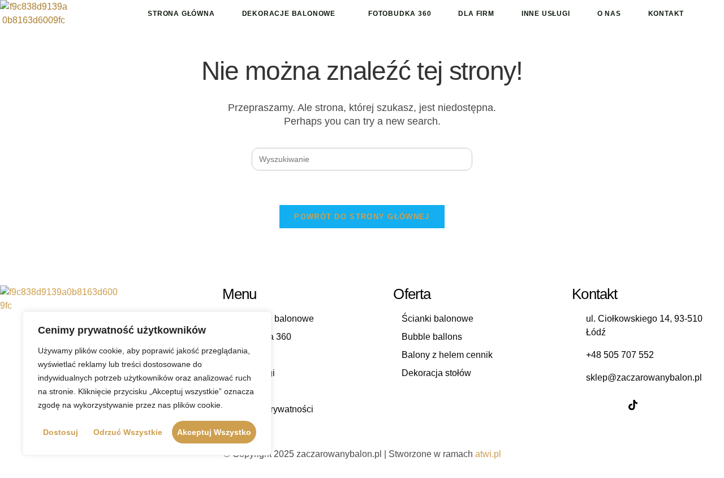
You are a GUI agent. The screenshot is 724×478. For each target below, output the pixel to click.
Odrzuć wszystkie (127, 432)
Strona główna (181, 14)
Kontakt (666, 14)
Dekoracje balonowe (288, 14)
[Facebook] (583, 404)
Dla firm (476, 14)
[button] (292, 13)
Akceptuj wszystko (214, 432)
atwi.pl (488, 454)
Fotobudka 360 (399, 14)
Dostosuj (60, 432)
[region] (147, 383)
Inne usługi (546, 14)
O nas (609, 14)
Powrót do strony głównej (361, 216)
